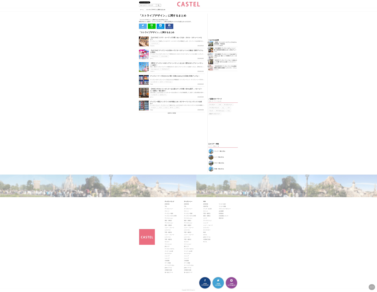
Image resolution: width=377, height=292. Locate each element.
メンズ (165, 107)
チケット (167, 211)
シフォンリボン (164, 56)
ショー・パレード (169, 227)
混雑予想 (205, 206)
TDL (166, 206)
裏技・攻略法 (168, 220)
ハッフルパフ (154, 94)
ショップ (167, 256)
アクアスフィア (165, 69)
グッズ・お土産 (169, 251)
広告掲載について (223, 215)
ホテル (205, 234)
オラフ (161, 81)
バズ (219, 104)
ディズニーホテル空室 (171, 215)
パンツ (160, 107)
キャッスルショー (155, 69)
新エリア (167, 246)
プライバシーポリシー (225, 208)
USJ (219, 163)
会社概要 (221, 211)
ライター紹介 (222, 204)
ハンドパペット (154, 43)
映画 (204, 232)
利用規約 (221, 213)
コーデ (205, 218)
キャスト (167, 241)
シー (219, 157)
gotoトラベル (168, 267)
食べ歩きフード (169, 272)
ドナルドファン (154, 56)
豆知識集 (167, 260)
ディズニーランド (214, 107)
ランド (211, 110)
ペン (228, 110)
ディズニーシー (228, 104)
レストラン (168, 230)
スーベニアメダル (169, 265)
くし (223, 107)
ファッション (168, 244)
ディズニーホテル (169, 248)
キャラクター (168, 253)
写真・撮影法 (168, 232)
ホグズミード (163, 94)
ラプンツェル (168, 81)
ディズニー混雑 (169, 213)
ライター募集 (222, 206)
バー (228, 107)
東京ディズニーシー (214, 113)
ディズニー (153, 107)
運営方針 (221, 218)
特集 (219, 169)
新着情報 (167, 204)
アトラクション (220, 110)
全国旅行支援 (168, 270)
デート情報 (168, 263)
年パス (205, 241)
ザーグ (171, 107)
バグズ (177, 107)
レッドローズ (154, 81)
